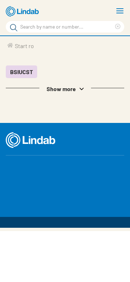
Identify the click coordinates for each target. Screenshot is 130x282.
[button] (65, 88)
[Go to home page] (23, 11)
